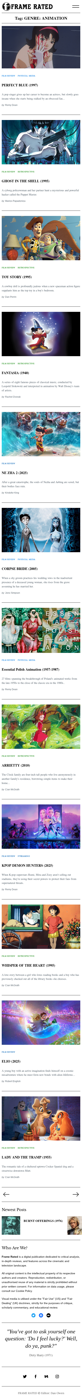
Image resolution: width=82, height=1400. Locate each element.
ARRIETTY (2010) (16, 765)
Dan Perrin (10, 297)
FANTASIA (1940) (15, 372)
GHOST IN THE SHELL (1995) (25, 180)
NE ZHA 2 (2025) (15, 472)
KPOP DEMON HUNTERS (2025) (27, 865)
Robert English (13, 1081)
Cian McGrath (12, 789)
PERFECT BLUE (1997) (20, 85)
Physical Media (26, 76)
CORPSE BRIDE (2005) (20, 568)
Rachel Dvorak (13, 397)
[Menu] (75, 6)
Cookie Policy (24, 1290)
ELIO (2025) (11, 1061)
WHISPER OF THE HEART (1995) (28, 965)
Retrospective (26, 171)
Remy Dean (11, 105)
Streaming (24, 856)
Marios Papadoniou (15, 201)
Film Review (8, 76)
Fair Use (48, 1298)
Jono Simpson (12, 593)
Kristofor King (12, 492)
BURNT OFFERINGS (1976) (43, 1220)
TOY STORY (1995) (17, 276)
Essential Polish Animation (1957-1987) (30, 669)
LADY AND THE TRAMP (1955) (26, 1157)
